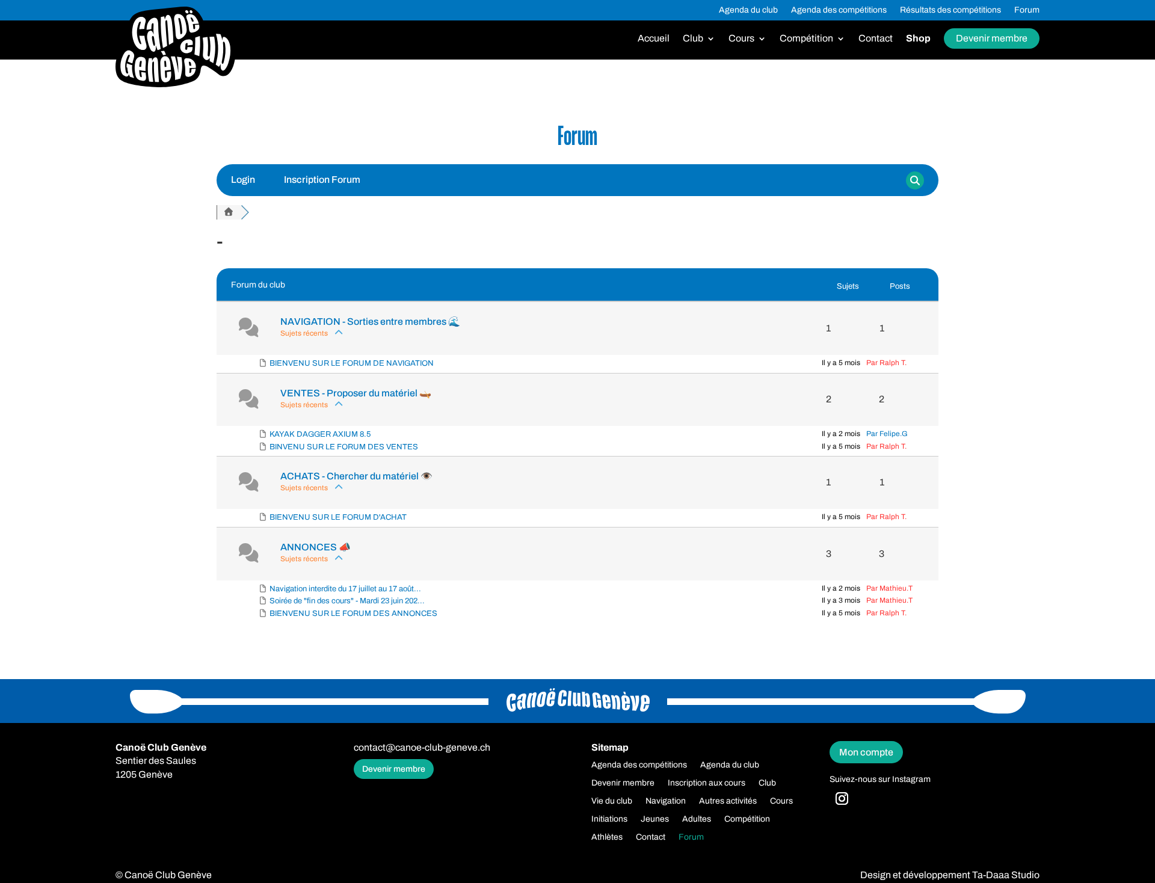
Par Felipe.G (887, 433)
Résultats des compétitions (950, 10)
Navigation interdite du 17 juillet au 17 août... (345, 589)
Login (243, 179)
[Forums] (228, 212)
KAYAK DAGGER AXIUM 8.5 (320, 434)
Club (693, 38)
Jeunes (655, 819)
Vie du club (611, 801)
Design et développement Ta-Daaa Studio (950, 875)
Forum (1027, 10)
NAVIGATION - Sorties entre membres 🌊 (370, 321)
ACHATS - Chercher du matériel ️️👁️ (356, 476)
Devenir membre (991, 38)
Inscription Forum (322, 179)
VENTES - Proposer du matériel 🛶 (355, 393)
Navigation (665, 801)
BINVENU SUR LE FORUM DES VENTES (344, 447)
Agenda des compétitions (839, 10)
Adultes (696, 819)
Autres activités (728, 801)
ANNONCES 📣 (315, 547)
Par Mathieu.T (889, 588)
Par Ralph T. (886, 362)
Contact (875, 38)
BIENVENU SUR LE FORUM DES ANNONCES (353, 613)
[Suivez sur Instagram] (842, 798)
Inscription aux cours (706, 783)
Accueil (654, 38)
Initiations (609, 819)
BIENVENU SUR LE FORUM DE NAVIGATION (352, 363)
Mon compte (866, 752)
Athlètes (607, 837)
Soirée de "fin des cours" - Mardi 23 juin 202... (347, 601)
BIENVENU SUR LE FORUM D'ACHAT (338, 517)
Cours (741, 38)
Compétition (806, 38)
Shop (918, 38)
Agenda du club (748, 10)
